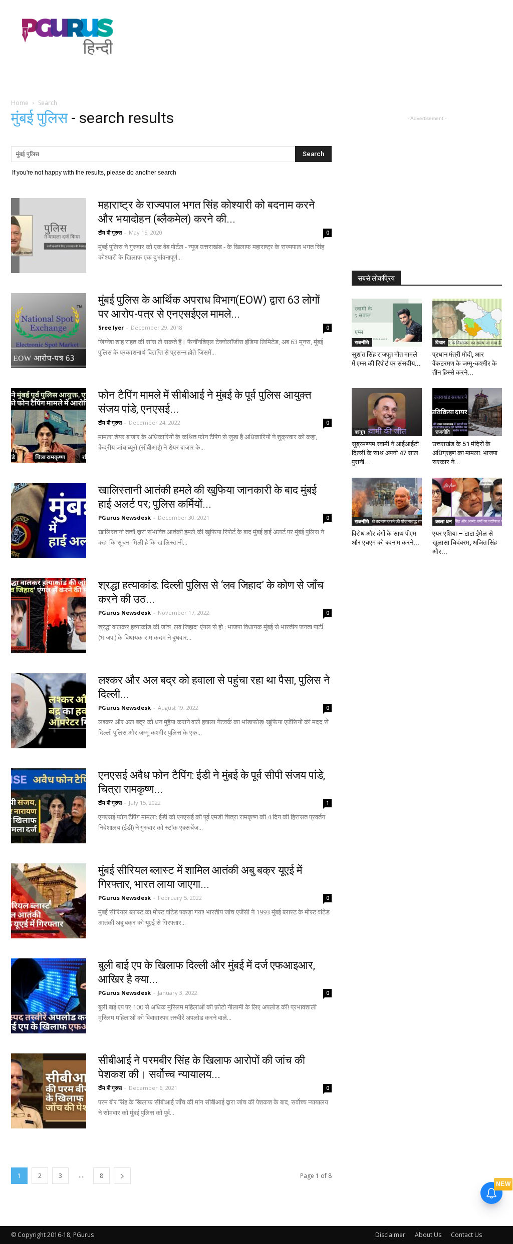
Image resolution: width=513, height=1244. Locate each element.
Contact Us (466, 1234)
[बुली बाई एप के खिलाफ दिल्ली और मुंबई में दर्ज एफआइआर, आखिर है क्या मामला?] (48, 995)
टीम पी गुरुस (110, 232)
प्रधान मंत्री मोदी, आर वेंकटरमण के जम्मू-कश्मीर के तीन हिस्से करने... (464, 363)
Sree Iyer (111, 327)
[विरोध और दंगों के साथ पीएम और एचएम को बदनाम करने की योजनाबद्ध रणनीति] (387, 502)
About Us (428, 1234)
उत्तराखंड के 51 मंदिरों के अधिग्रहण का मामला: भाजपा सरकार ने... (464, 453)
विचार (440, 342)
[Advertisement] (319, 37)
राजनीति (362, 342)
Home (20, 103)
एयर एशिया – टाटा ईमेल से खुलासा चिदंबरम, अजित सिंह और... (464, 542)
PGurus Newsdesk (124, 517)
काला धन (443, 521)
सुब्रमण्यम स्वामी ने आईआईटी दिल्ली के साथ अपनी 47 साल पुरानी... (385, 453)
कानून (360, 431)
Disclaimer (390, 1234)
